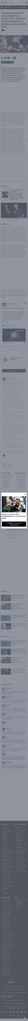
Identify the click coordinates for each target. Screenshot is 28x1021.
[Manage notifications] (24, 1018)
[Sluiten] (25, 494)
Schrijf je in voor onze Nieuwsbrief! (14, 524)
